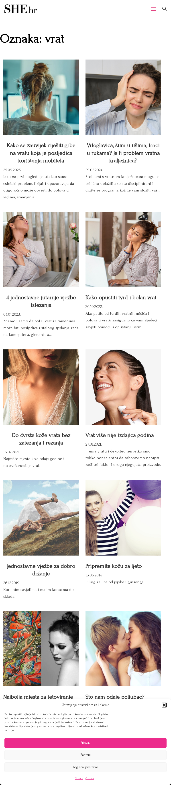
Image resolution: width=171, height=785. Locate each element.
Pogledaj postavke (85, 767)
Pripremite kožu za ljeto (114, 566)
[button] (164, 705)
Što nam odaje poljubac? (115, 696)
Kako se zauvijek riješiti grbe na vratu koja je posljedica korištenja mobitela (41, 153)
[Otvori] (164, 9)
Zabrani (85, 755)
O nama (79, 778)
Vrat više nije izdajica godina (120, 435)
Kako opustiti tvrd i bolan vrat (121, 297)
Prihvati (85, 743)
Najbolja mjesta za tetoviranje (38, 696)
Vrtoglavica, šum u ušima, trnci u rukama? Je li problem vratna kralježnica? (123, 153)
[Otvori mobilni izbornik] (153, 9)
